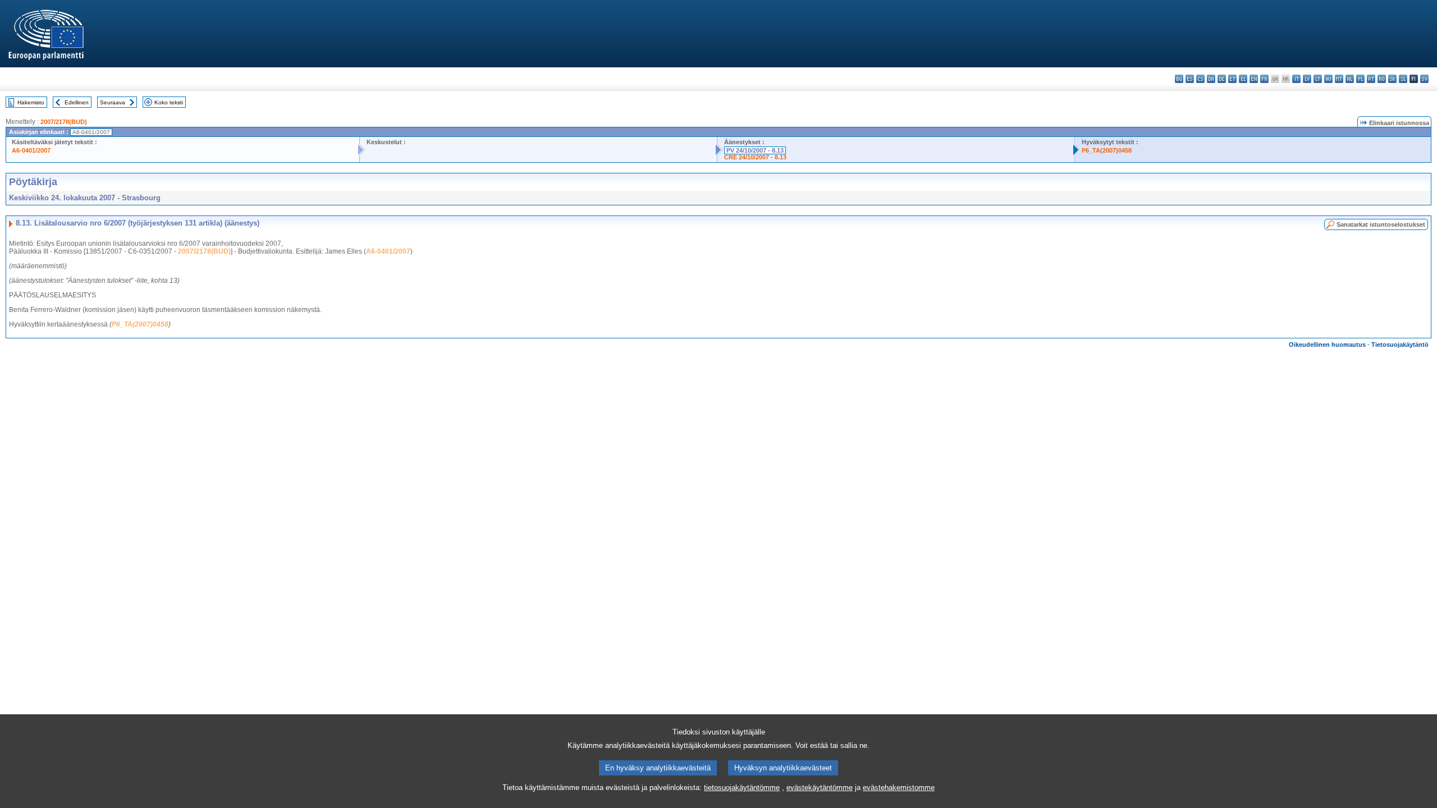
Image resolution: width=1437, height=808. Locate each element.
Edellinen (77, 102)
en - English (1254, 79)
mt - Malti (1339, 79)
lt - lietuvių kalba (1318, 79)
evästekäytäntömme (819, 787)
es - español (1190, 79)
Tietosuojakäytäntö (1400, 344)
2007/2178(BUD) (63, 121)
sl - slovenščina (1403, 79)
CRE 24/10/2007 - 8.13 (755, 157)
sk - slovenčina (1392, 79)
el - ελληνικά (1243, 79)
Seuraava (112, 102)
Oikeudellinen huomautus (1327, 344)
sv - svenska (1424, 79)
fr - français (1264, 79)
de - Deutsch (1222, 79)
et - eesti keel (1232, 79)
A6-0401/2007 (31, 150)
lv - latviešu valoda (1307, 79)
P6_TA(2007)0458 (1107, 150)
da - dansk (1211, 79)
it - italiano (1296, 79)
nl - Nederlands (1350, 79)
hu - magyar (1328, 79)
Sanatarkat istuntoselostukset (1381, 224)
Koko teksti (168, 102)
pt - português (1371, 79)
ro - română (1381, 79)
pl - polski (1360, 79)
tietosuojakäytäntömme (742, 787)
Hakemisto (30, 102)
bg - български (1179, 79)
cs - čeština (1200, 79)
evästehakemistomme (899, 787)
